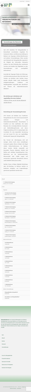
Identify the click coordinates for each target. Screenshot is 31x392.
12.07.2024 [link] (9, 257)
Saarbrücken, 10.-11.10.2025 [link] (10, 193)
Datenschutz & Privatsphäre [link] (7, 364)
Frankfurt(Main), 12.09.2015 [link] (10, 235)
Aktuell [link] (3, 179)
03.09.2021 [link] (11, 293)
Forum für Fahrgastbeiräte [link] (7, 355)
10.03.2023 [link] (9, 271)
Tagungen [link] (5, 189)
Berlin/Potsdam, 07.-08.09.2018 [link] (11, 221)
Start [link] (3, 334)
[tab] (12, 41)
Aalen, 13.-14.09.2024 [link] (10, 198)
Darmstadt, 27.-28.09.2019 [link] (10, 217)
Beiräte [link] (3, 341)
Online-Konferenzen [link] (7, 239)
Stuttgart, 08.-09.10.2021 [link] (10, 212)
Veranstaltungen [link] (5, 347)
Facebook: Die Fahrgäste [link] (6, 367)
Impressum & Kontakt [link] (6, 361)
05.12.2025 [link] (9, 248)
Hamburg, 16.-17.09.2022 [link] (10, 207)
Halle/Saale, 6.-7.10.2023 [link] (10, 203)
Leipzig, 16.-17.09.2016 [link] (10, 231)
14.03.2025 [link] (9, 252)
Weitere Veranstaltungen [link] (8, 289)
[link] (2, 5)
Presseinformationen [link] (6, 358)
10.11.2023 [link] (9, 262)
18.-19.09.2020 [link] (9, 285)
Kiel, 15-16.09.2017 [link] (10, 226)
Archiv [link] (3, 186)
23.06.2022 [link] (12, 297)
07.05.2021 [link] (9, 280)
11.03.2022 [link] (9, 275)
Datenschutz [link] (13, 388)
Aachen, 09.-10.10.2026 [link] (9, 182)
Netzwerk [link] (4, 344)
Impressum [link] (24, 386)
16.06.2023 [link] (9, 266)
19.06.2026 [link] (9, 243)
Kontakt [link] (19, 388)
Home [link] (14, 24)
